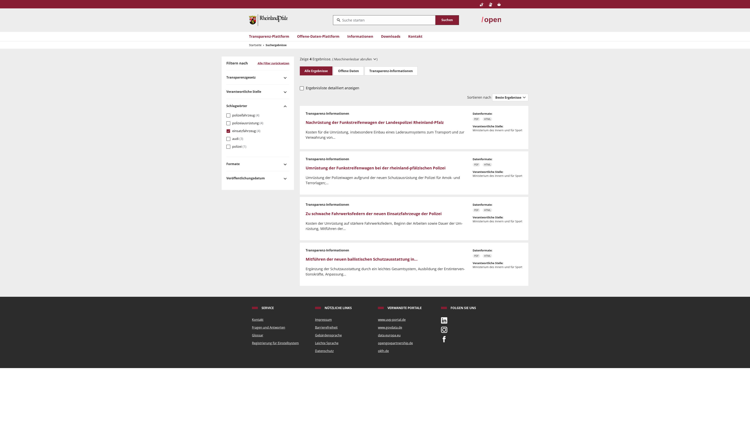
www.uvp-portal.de (392, 319)
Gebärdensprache (328, 335)
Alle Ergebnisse (316, 71)
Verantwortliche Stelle (243, 91)
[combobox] (384, 20)
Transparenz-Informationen (391, 71)
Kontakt (415, 36)
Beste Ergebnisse (508, 97)
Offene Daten (348, 71)
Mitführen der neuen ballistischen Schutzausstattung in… (362, 259)
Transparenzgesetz (241, 77)
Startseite (255, 45)
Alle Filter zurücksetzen (273, 63)
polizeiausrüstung (247, 123)
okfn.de (383, 351)
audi (237, 139)
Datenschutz (324, 351)
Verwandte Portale (404, 308)
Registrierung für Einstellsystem (275, 343)
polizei (239, 146)
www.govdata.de (390, 327)
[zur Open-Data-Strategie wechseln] (491, 19)
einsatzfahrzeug (246, 131)
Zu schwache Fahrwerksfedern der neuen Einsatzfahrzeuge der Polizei (374, 213)
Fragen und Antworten (268, 327)
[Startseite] (268, 19)
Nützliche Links (338, 308)
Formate (233, 164)
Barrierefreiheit (326, 327)
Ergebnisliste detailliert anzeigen (332, 88)
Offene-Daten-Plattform (318, 36)
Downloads (390, 36)
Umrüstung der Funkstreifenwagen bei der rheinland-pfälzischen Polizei (376, 168)
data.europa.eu (389, 335)
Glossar (257, 335)
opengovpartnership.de (395, 343)
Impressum (323, 319)
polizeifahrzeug (245, 115)
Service (267, 308)
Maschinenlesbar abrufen (353, 59)
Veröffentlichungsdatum (245, 178)
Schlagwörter (236, 106)
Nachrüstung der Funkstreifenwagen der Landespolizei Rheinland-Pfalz (375, 122)
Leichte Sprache (326, 343)
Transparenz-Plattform (269, 36)
